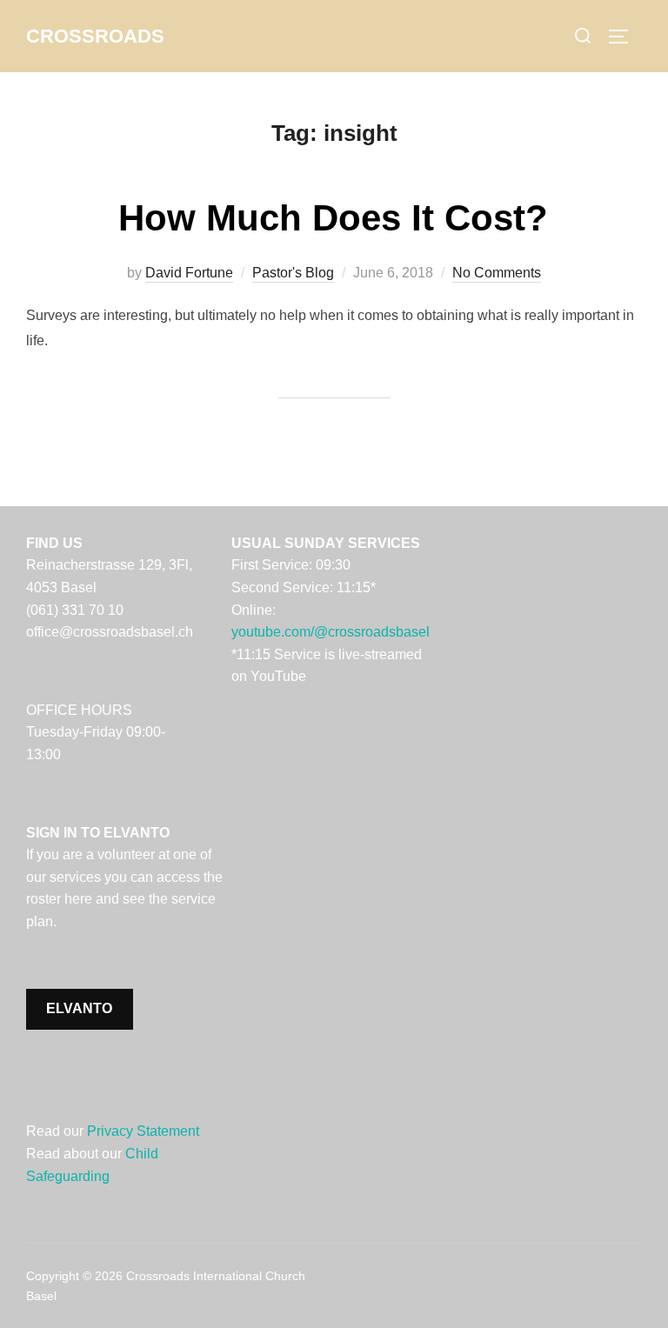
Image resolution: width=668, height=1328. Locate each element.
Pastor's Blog (293, 272)
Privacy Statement (143, 1131)
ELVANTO (79, 1008)
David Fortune (189, 272)
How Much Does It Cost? (333, 217)
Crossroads (95, 36)
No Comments (496, 272)
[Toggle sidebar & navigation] (624, 36)
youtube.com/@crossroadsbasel (330, 631)
